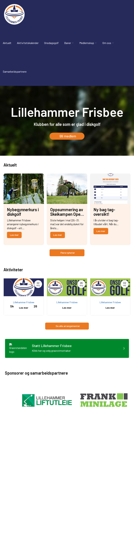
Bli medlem (67, 136)
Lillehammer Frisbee (23, 302)
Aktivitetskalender (28, 43)
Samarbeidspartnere (15, 71)
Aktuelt (7, 43)
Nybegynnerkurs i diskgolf (23, 212)
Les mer (14, 234)
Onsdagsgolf (51, 43)
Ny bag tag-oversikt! (104, 212)
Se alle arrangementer (68, 325)
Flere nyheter (68, 252)
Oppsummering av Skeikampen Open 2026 (66, 214)
